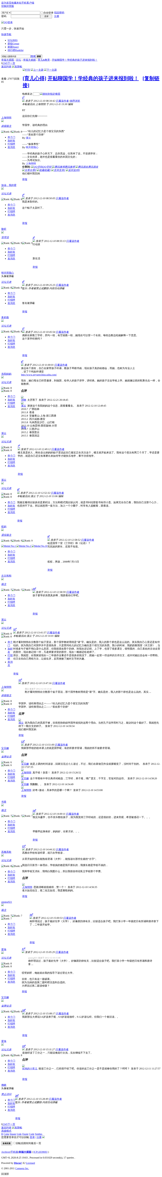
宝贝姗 (5, 748)
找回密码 (59, 12)
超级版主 (6, 126)
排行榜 (15, 50)
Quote (25, 1134)
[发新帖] (17, 66)
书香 (3, 801)
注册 (56, 16)
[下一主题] (50, 70)
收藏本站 (16, 2)
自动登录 (48, 12)
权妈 (3, 526)
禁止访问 (6, 1094)
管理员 (5, 237)
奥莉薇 (5, 317)
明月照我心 (7, 272)
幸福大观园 (7, 60)
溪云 (23, 405)
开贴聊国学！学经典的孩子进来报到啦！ (74, 60)
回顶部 (5, 1174)
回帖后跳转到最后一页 (28, 1143)
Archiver (5, 1152)
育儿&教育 (44, 60)
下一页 (11, 63)
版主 (3, 584)
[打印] (26, 70)
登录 (32, 1137)
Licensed (30, 1163)
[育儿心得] (34, 78)
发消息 (11, 147)
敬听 (3, 229)
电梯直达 (27, 94)
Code (31, 1134)
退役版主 (6, 535)
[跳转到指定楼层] (50, 94)
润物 (23, 400)
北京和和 (6, 575)
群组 (13, 43)
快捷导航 (6, 34)
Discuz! (18, 1163)
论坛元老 (6, 193)
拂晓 (3, 1085)
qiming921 (6, 902)
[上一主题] (37, 70)
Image (13, 1134)
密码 (3, 16)
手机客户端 (28, 2)
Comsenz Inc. (22, 1168)
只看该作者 (62, 101)
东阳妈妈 (6, 374)
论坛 (13, 40)
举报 (24, 179)
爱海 (3, 949)
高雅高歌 (6, 852)
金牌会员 (6, 756)
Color (6, 1134)
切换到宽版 (7, 6)
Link (19, 1134)
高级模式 (6, 1131)
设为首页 (6, 2)
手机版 (14, 1152)
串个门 (11, 137)
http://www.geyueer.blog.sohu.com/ (39, 374)
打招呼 (11, 144)
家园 (13, 47)
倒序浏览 (75, 101)
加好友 (11, 140)
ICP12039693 (40, 1152)
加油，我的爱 (8, 185)
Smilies (38, 1134)
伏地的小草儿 (29, 1068)
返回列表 (6, 66)
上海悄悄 (6, 117)
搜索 (33, 56)
